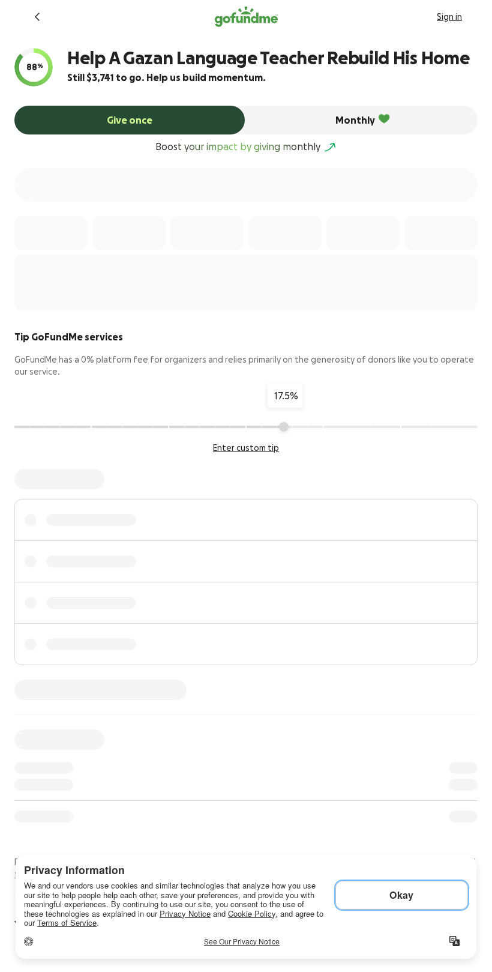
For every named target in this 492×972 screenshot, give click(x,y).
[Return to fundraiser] (37, 17)
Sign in (449, 17)
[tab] (129, 120)
